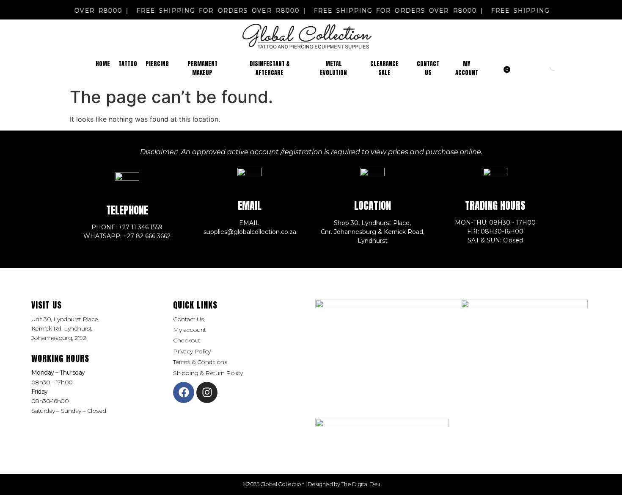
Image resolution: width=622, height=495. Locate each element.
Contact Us (188, 319)
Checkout (186, 340)
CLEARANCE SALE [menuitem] (384, 68)
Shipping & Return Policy (207, 373)
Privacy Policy (192, 351)
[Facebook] (183, 392)
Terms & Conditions (200, 362)
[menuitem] (127, 63)
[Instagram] (206, 392)
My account (189, 330)
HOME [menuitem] (103, 63)
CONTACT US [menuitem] (428, 68)
